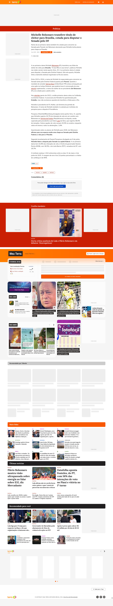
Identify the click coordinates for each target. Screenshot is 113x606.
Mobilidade (67, 440)
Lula (58, 121)
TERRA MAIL (77, 2)
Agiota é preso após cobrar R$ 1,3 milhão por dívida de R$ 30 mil (68, 528)
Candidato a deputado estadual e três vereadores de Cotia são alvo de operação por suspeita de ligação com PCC (24, 540)
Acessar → (27, 297)
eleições (37, 95)
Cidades (68, 536)
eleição (33, 88)
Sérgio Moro (50, 84)
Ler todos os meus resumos (72, 276)
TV (15, 429)
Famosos (42, 429)
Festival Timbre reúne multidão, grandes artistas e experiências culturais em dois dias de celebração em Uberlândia (49, 540)
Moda (41, 451)
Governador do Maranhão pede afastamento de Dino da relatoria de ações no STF (43, 528)
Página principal (16, 2)
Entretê (43, 536)
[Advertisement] (93, 497)
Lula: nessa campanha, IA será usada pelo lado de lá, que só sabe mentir (68, 496)
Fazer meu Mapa (19, 290)
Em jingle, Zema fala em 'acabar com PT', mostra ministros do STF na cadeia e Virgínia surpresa (43, 496)
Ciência (16, 451)
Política (38, 172)
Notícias (52, 172)
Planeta (67, 451)
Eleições (45, 172)
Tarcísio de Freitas (47, 118)
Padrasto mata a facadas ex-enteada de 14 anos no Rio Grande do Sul (73, 539)
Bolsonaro (55, 65)
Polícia (58, 523)
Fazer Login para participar (56, 186)
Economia (42, 440)
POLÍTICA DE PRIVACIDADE (70, 597)
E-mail (98, 2)
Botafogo (17, 440)
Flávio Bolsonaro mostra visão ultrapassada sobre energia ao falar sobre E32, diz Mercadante (19, 478)
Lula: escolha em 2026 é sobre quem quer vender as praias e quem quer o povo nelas (19, 496)
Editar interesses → (99, 261)
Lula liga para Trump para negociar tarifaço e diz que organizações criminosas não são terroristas (18, 528)
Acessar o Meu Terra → (30, 253)
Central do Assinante (88, 2)
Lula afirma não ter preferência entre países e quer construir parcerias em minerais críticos (43, 485)
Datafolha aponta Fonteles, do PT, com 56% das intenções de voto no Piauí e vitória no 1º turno (68, 478)
